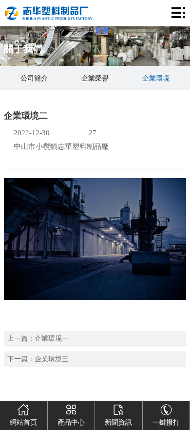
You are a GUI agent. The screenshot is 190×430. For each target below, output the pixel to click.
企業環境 (156, 78)
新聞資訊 (118, 422)
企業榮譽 (95, 78)
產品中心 (71, 422)
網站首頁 (23, 422)
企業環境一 (52, 338)
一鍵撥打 (166, 422)
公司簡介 (34, 78)
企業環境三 (52, 359)
